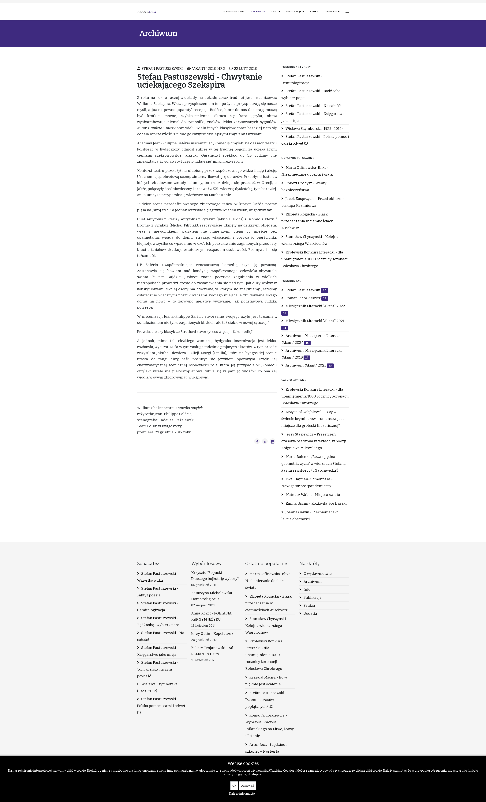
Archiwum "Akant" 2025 (308, 365)
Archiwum (258, 11)
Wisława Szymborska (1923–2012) (314, 128)
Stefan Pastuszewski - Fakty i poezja (157, 591)
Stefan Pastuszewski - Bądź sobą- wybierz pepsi (311, 94)
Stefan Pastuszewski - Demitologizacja (302, 79)
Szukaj (315, 11)
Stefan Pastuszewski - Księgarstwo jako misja (313, 117)
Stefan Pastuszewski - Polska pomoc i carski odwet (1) (315, 140)
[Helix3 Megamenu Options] (347, 11)
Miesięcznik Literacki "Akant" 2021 (313, 324)
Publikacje (294, 11)
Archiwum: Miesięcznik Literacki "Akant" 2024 (311, 339)
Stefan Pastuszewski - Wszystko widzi (157, 577)
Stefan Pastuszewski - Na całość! (313, 106)
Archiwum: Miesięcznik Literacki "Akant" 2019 (311, 353)
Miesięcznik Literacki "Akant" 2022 (314, 309)
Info (274, 11)
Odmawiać (247, 785)
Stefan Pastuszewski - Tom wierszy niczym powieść (157, 669)
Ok (234, 785)
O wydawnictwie (233, 11)
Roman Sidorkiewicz (305, 298)
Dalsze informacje (242, 793)
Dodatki (331, 11)
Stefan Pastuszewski (305, 290)
